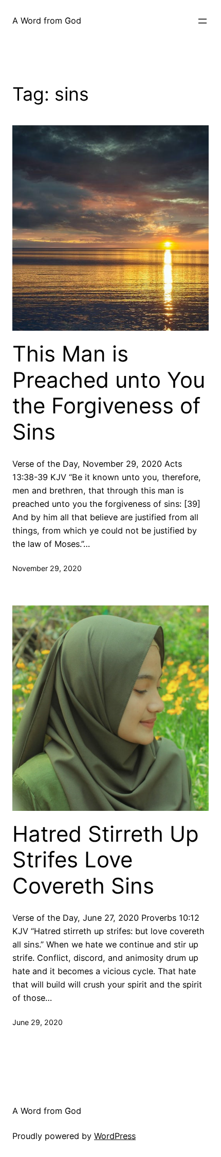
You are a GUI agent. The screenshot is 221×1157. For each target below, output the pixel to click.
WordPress (115, 1136)
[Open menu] (202, 21)
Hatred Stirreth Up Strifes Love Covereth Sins (105, 860)
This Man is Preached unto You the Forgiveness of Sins (108, 392)
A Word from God (46, 20)
